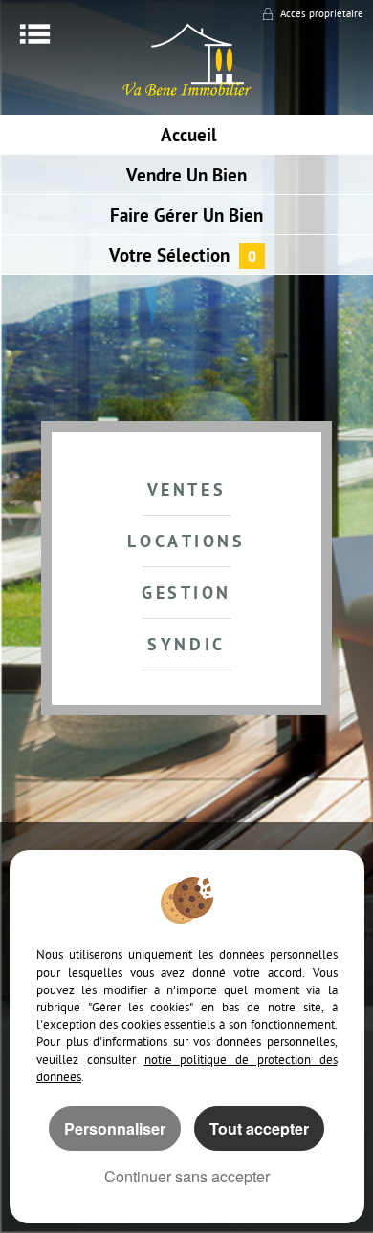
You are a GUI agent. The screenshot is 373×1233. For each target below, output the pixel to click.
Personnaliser (114, 1128)
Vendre (186, 177)
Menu (35, 34)
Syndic (186, 646)
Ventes (187, 491)
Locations (186, 543)
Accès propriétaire (321, 15)
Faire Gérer (186, 217)
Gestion (186, 595)
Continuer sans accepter (187, 1176)
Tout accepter (259, 1128)
